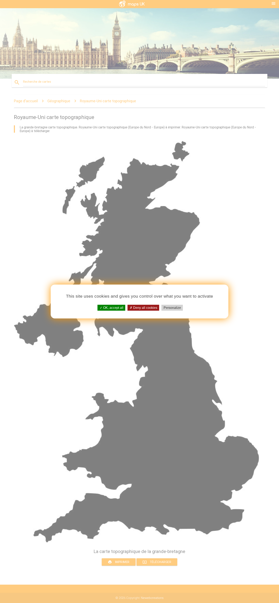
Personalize (172, 307)
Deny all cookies (144, 307)
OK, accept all (112, 307)
